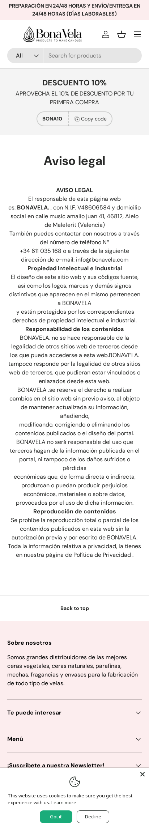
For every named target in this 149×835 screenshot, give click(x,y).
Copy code (94, 118)
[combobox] (74, 55)
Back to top (74, 608)
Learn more (63, 802)
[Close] (142, 774)
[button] (121, 34)
